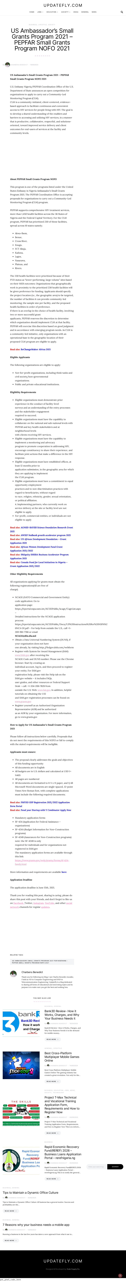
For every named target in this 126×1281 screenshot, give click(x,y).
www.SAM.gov (22, 655)
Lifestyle (42, 25)
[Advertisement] (42, 156)
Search (115, 1167)
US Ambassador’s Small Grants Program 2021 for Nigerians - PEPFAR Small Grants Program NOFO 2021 (40, 962)
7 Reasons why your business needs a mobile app (36, 1225)
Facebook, (18, 903)
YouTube (49, 903)
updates (45, 907)
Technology (58, 1092)
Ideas (75, 12)
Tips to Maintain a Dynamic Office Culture (30, 1192)
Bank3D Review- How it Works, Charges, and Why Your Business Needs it (62, 1014)
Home (31, 12)
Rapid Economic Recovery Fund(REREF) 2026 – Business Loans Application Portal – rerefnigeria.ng (63, 1152)
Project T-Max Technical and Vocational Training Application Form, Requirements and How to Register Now (62, 1105)
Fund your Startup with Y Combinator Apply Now (46, 810)
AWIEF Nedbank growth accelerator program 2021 (46, 535)
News (94, 12)
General (85, 12)
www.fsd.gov (44, 690)
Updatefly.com (63, 5)
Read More (51, 1039)
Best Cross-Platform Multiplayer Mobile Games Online (62, 1056)
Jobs (39, 12)
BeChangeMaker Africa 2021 (36, 349)
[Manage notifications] (120, 1276)
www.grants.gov (23, 701)
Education (51, 12)
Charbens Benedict (19, 65)
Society (64, 12)
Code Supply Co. (73, 1269)
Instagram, (38, 903)
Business (33, 25)
